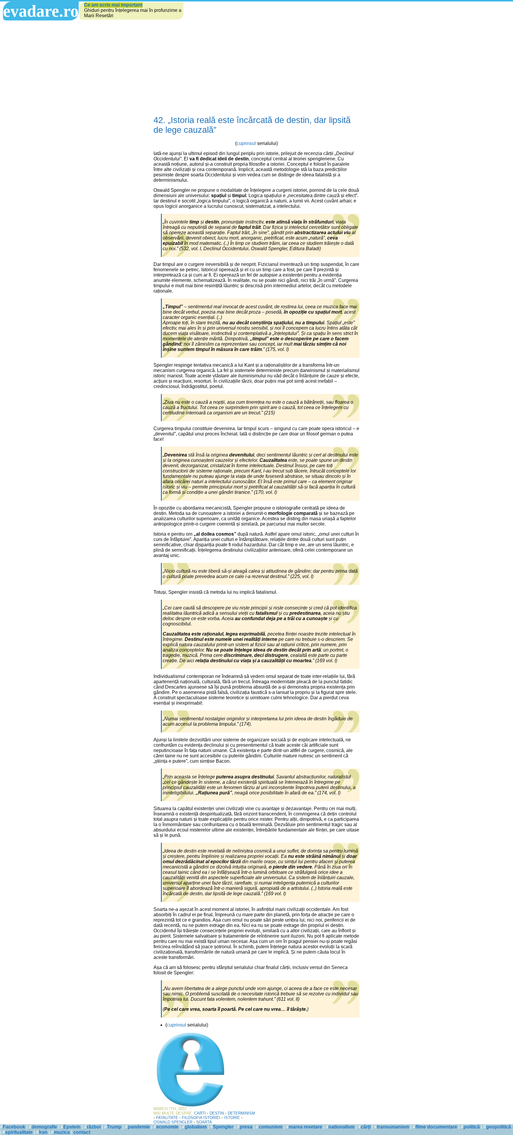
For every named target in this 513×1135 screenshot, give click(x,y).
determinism (241, 1113)
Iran (43, 1132)
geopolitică (498, 1126)
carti (200, 1113)
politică (471, 1126)
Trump (114, 1126)
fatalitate (167, 1117)
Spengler (223, 1126)
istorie (232, 1117)
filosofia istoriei (201, 1117)
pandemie (139, 1126)
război (94, 1126)
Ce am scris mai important (113, 4)
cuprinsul (246, 143)
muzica (62, 1132)
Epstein (71, 1126)
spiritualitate (19, 1132)
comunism (270, 1126)
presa (246, 1126)
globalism (196, 1126)
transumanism (393, 1126)
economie (167, 1126)
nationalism (341, 1126)
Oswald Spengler (172, 1122)
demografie (44, 1126)
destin (217, 1113)
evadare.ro (41, 11)
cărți (365, 1126)
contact (81, 1132)
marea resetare (305, 1126)
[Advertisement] (256, 64)
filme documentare (436, 1126)
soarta (204, 1122)
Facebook (14, 1126)
